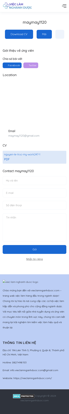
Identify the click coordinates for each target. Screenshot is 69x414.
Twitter (32, 65)
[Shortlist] (59, 34)
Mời (44, 34)
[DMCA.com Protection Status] (23, 395)
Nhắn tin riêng (34, 259)
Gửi (35, 249)
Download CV (19, 34)
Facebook (13, 65)
